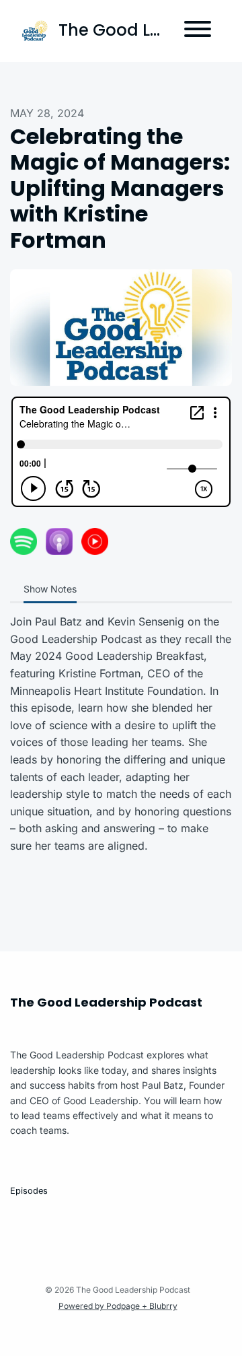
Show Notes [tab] (50, 589)
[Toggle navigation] (197, 31)
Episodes (29, 1191)
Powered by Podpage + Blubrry (117, 1306)
